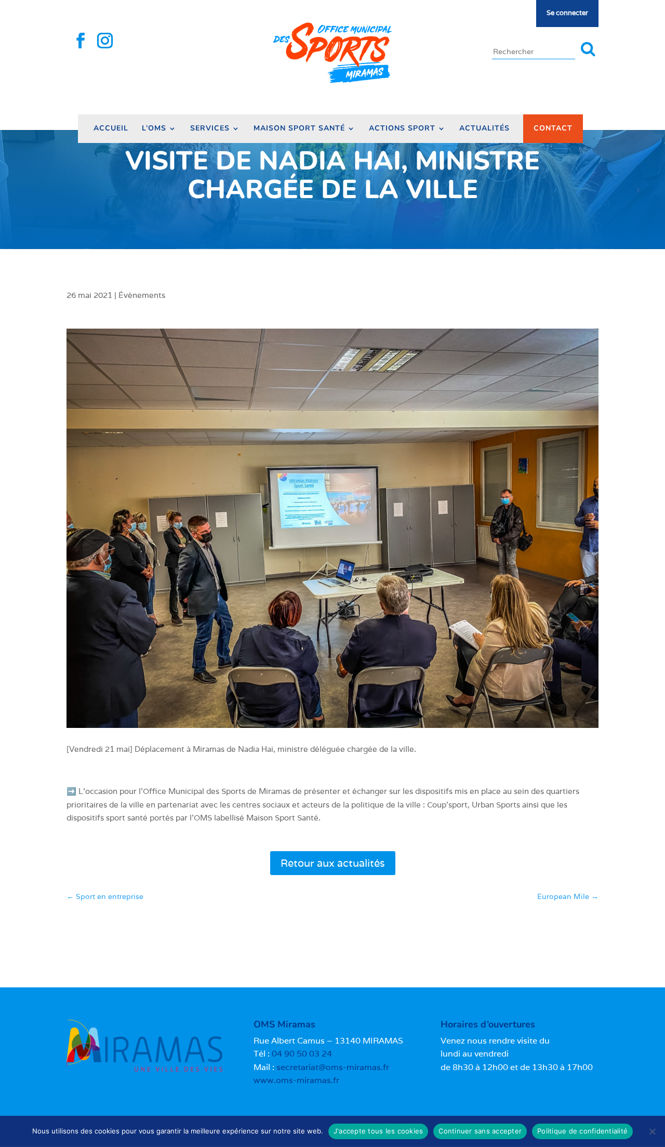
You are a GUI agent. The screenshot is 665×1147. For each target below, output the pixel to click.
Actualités (484, 129)
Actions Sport (402, 129)
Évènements (141, 295)
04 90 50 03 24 (302, 1053)
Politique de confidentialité (582, 1131)
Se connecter (567, 12)
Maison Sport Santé (299, 129)
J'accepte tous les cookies (378, 1131)
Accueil (111, 129)
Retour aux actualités (333, 863)
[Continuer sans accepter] (652, 1131)
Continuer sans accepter (480, 1131)
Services (210, 129)
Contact (553, 128)
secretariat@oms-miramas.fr (332, 1067)
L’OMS (154, 129)
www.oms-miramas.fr (296, 1080)
